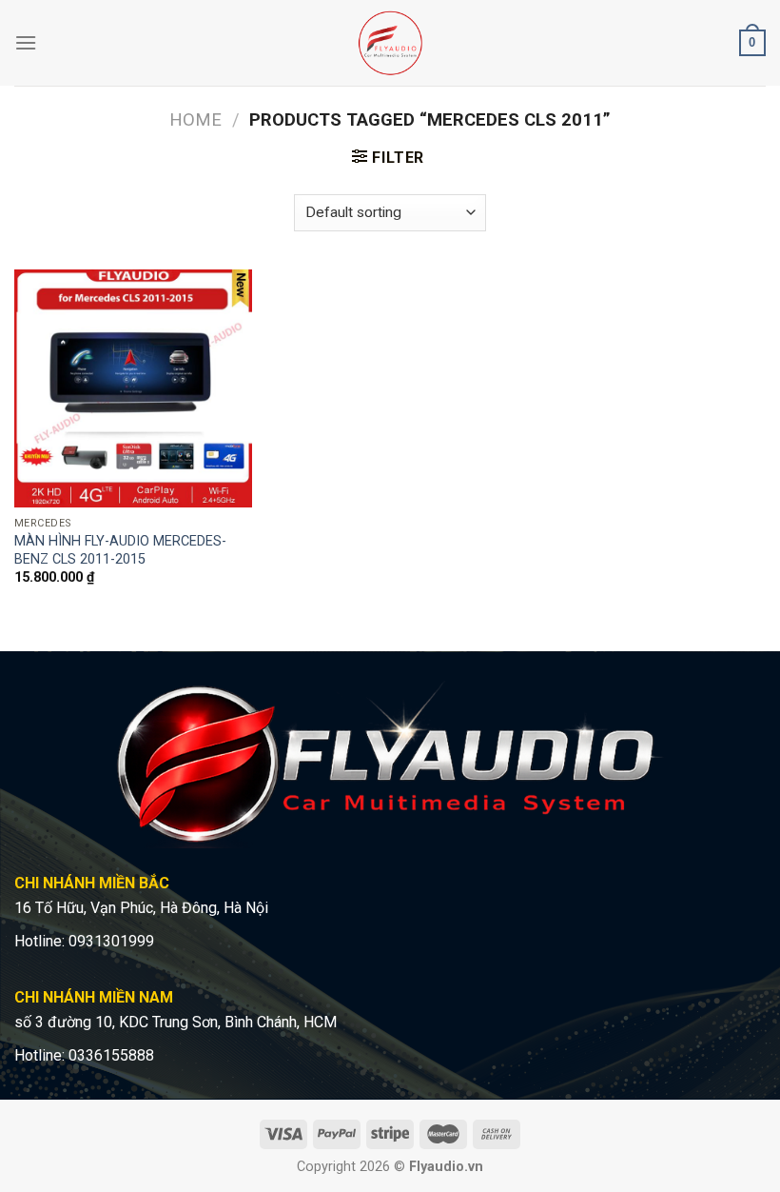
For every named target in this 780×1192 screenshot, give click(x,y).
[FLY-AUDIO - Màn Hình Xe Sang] (390, 43)
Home (195, 119)
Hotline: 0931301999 (84, 941)
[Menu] (25, 42)
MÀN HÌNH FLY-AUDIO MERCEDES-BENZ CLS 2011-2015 (120, 550)
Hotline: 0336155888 (84, 1055)
